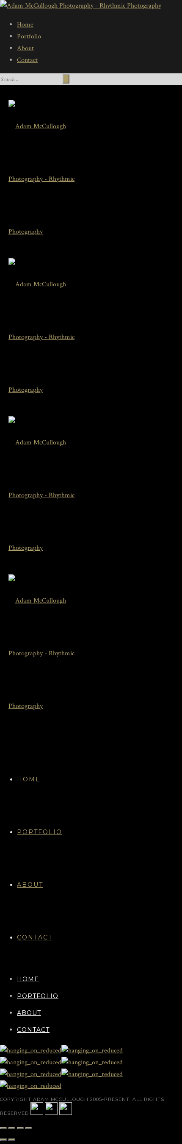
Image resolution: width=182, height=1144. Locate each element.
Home (25, 24)
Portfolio (29, 36)
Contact (27, 60)
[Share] (11, 1128)
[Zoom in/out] (28, 1128)
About (25, 48)
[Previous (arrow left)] (3, 1140)
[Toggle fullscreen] (20, 1128)
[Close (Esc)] (3, 1128)
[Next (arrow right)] (11, 1140)
